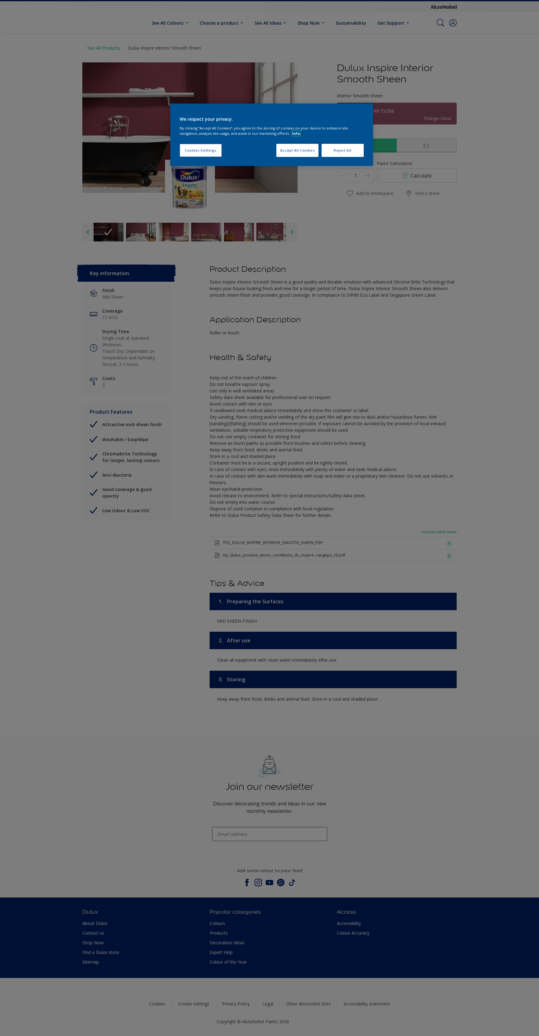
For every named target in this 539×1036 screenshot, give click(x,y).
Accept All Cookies (297, 150)
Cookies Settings (200, 150)
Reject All (343, 150)
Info (296, 133)
